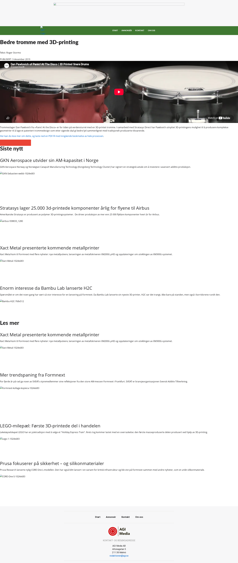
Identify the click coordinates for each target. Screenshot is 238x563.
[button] (3, 143)
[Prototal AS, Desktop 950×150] (119, 4)
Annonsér (126, 30)
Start (115, 30)
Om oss (151, 30)
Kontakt (139, 30)
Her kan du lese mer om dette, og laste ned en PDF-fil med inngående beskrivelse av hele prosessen (51, 136)
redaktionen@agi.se (119, 555)
